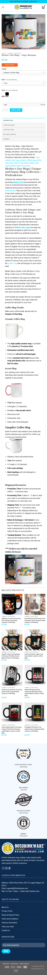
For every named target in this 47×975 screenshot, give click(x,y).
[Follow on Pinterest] (9, 868)
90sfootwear (24, 964)
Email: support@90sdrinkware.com (15, 888)
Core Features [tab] (8, 125)
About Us (5, 907)
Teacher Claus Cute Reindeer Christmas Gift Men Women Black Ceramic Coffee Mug (11, 656)
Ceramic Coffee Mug (14, 53)
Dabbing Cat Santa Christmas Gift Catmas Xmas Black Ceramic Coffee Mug (11, 620)
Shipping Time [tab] (8, 130)
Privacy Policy (7, 911)
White (3, 96)
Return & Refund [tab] (9, 134)
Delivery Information (9, 923)
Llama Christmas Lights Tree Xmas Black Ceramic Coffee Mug (34, 656)
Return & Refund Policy (10, 915)
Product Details (9, 65)
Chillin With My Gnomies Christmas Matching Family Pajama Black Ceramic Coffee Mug (34, 692)
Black (7, 96)
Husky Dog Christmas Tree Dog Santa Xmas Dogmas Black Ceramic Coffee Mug (12, 691)
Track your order (8, 927)
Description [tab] (8, 120)
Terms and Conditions (10, 919)
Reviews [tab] (6, 139)
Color (3, 90)
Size (3, 79)
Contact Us (6, 930)
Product (4, 69)
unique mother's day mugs (20, 166)
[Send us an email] (6, 868)
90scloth (6, 964)
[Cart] (43, 7)
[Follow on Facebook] (3, 868)
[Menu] (3, 7)
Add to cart (16, 110)
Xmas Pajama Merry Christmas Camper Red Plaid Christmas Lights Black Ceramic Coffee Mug (12, 730)
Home (3, 53)
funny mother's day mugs (18, 163)
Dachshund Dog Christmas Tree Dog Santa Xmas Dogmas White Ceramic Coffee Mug (35, 620)
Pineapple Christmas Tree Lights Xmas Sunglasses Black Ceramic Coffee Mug (34, 729)
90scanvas (14, 964)
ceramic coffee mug (28, 160)
